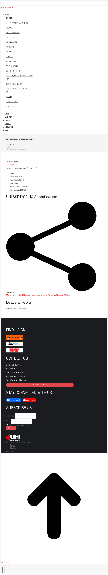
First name (10, 416)
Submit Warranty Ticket (40, 385)
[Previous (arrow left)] (2, 570)
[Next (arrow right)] (4, 570)
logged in (15, 308)
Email (8, 421)
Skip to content (7, 7)
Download (10, 165)
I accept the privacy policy (18, 425)
